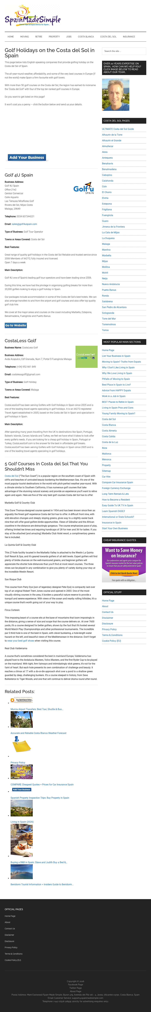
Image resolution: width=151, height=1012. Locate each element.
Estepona (107, 203)
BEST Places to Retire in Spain (118, 402)
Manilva (106, 249)
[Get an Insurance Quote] (124, 581)
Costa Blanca (109, 425)
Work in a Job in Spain (113, 396)
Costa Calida (108, 436)
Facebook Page (75, 984)
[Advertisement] (51, 130)
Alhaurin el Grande (111, 140)
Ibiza (104, 448)
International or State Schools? (118, 517)
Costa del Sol (11, 476)
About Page (75, 991)
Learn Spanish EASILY (113, 511)
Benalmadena (109, 169)
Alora (104, 152)
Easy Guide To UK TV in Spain (117, 505)
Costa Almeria (109, 430)
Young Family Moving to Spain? (118, 413)
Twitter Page (75, 988)
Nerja (104, 278)
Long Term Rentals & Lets (115, 494)
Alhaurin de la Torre (112, 134)
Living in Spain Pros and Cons (117, 407)
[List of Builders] (27, 162)
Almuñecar (107, 146)
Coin (104, 186)
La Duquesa (108, 238)
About (105, 606)
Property (106, 465)
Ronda (105, 295)
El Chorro (106, 192)
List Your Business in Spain (116, 356)
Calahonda (107, 180)
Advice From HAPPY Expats (116, 390)
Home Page (108, 350)
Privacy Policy (109, 629)
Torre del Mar (109, 318)
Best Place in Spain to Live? (116, 384)
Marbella (106, 255)
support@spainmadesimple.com (87, 998)
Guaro (105, 221)
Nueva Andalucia (111, 284)
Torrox (105, 330)
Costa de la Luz (110, 442)
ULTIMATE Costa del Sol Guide (118, 129)
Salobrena (107, 301)
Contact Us (107, 612)
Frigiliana (107, 209)
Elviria (105, 198)
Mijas (105, 261)
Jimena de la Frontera (113, 226)
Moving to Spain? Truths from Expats (121, 361)
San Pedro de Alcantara (114, 307)
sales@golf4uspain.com (24, 224)
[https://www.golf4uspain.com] (16, 328)
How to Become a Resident (116, 499)
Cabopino (107, 175)
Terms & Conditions (112, 635)
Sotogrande (108, 313)
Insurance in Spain (111, 522)
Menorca (106, 459)
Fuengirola (107, 215)
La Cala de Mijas (110, 232)
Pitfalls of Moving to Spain (116, 379)
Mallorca (106, 453)
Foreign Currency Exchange (116, 488)
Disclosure (107, 623)
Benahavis (107, 163)
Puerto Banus (109, 290)
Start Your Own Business (115, 528)
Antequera (107, 157)
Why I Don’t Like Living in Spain (118, 367)
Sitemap (106, 471)
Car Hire (106, 476)
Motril (105, 272)
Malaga (106, 244)
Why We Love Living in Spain (117, 373)
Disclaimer (107, 617)
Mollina (106, 267)
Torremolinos (109, 324)
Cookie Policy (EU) (111, 640)
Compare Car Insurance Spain (117, 482)
